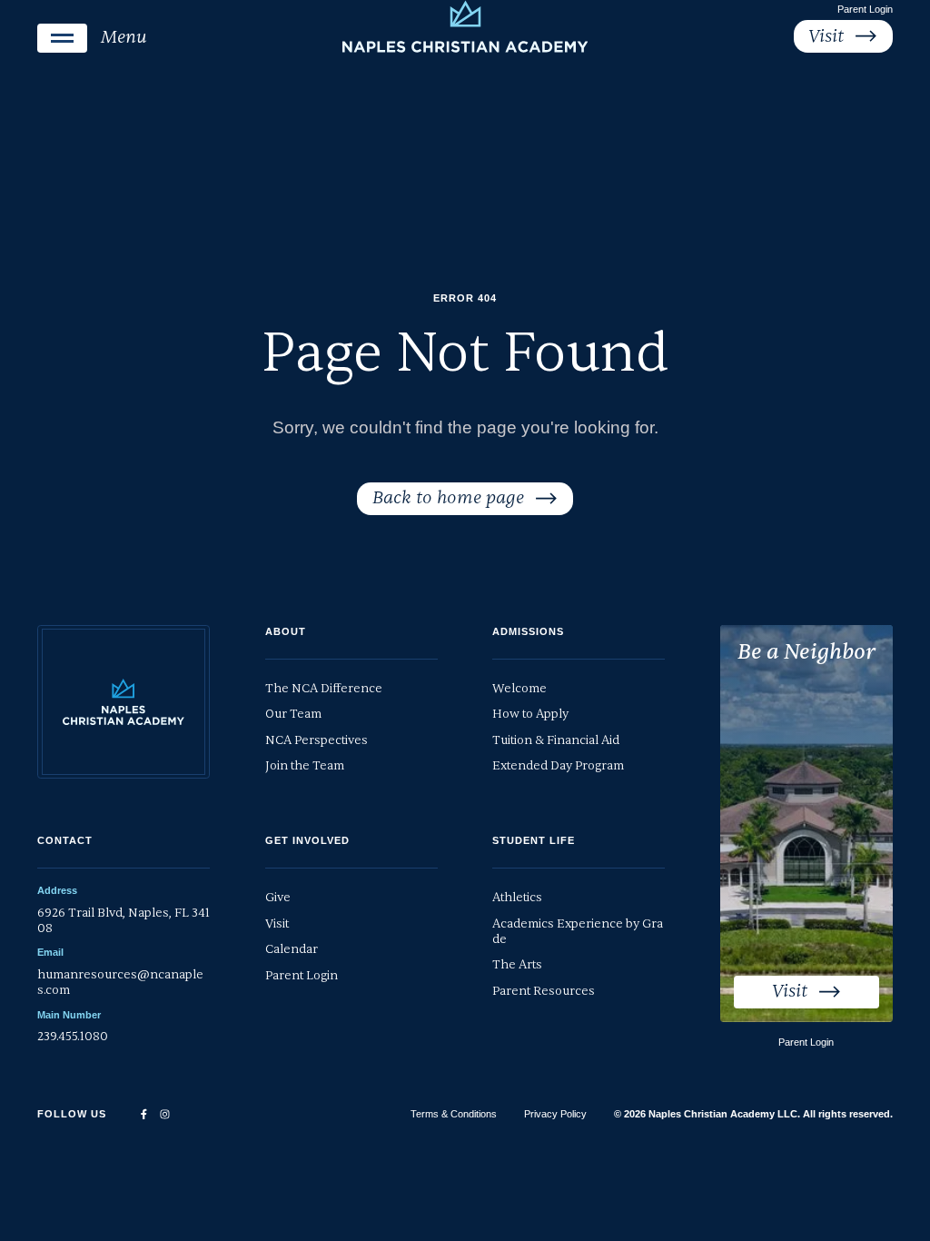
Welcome (519, 688)
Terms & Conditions (454, 1113)
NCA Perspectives (316, 740)
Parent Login (865, 9)
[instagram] (164, 1114)
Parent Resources (543, 990)
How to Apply (530, 713)
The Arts (517, 964)
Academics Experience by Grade (577, 931)
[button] (92, 38)
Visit (277, 923)
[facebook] (144, 1114)
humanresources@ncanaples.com (120, 982)
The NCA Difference (323, 688)
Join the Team (304, 765)
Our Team (293, 713)
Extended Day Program (558, 765)
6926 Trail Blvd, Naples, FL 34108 (123, 920)
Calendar (291, 949)
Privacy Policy (555, 1113)
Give (278, 897)
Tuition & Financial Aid (555, 740)
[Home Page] (465, 26)
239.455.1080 (72, 1036)
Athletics (517, 897)
